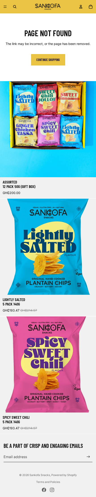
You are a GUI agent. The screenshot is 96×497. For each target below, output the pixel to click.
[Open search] (15, 7)
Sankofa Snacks (39, 475)
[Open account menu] (81, 7)
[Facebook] (44, 490)
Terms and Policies (48, 482)
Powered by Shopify (64, 475)
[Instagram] (52, 490)
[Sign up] (88, 457)
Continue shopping (48, 60)
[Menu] (5, 7)
